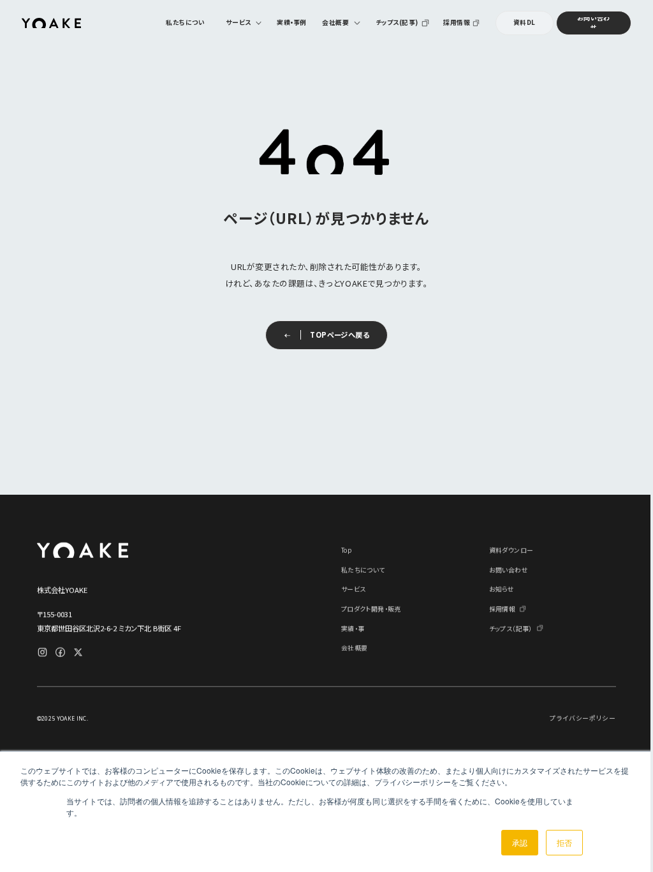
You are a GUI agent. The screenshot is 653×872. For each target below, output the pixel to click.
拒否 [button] (564, 842)
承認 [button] (519, 842)
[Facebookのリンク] (60, 652)
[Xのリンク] (78, 652)
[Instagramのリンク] (42, 652)
